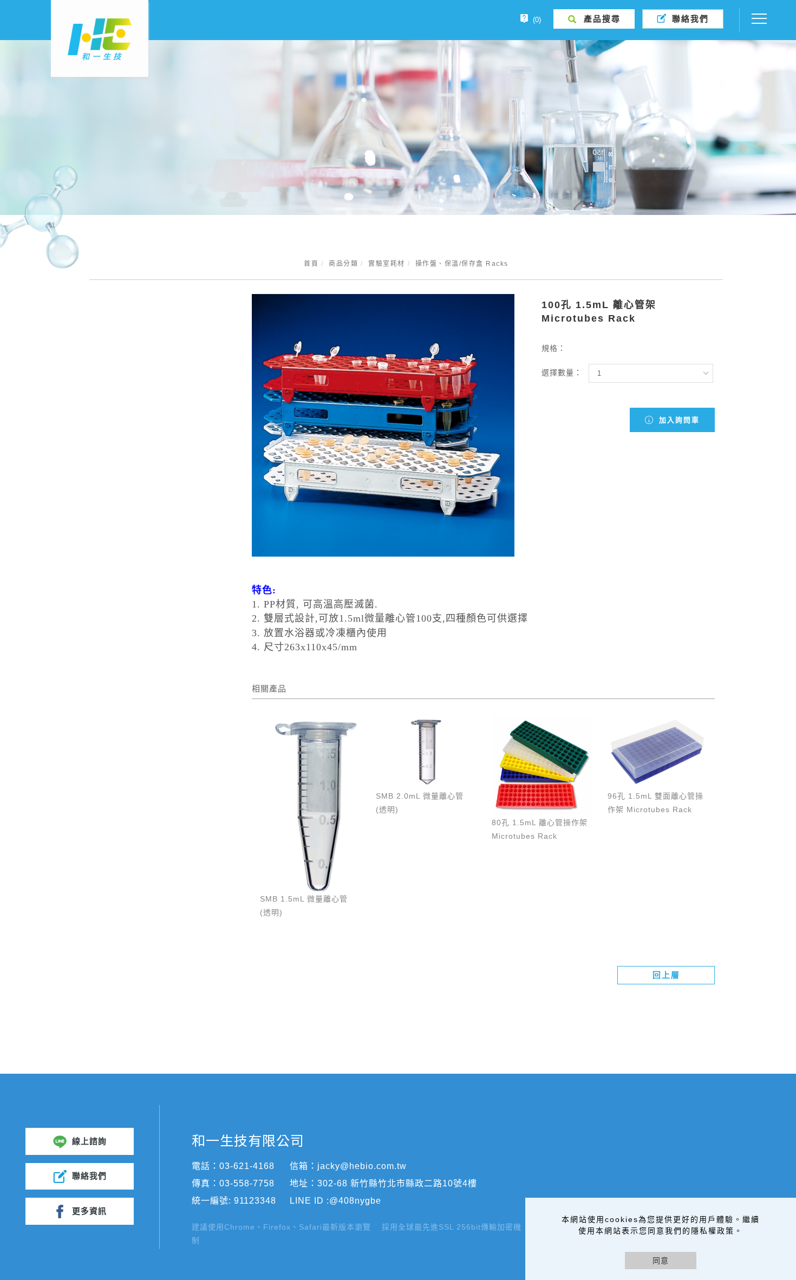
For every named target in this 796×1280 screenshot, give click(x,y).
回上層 (666, 974)
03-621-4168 (247, 1166)
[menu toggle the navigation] (756, 19)
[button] (594, 19)
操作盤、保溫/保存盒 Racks (461, 263)
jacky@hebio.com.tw (362, 1166)
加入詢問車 (678, 420)
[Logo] (99, 38)
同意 (661, 1260)
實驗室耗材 (386, 263)
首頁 (311, 263)
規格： (553, 348)
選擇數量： (561, 372)
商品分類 (343, 263)
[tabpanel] (398, 127)
